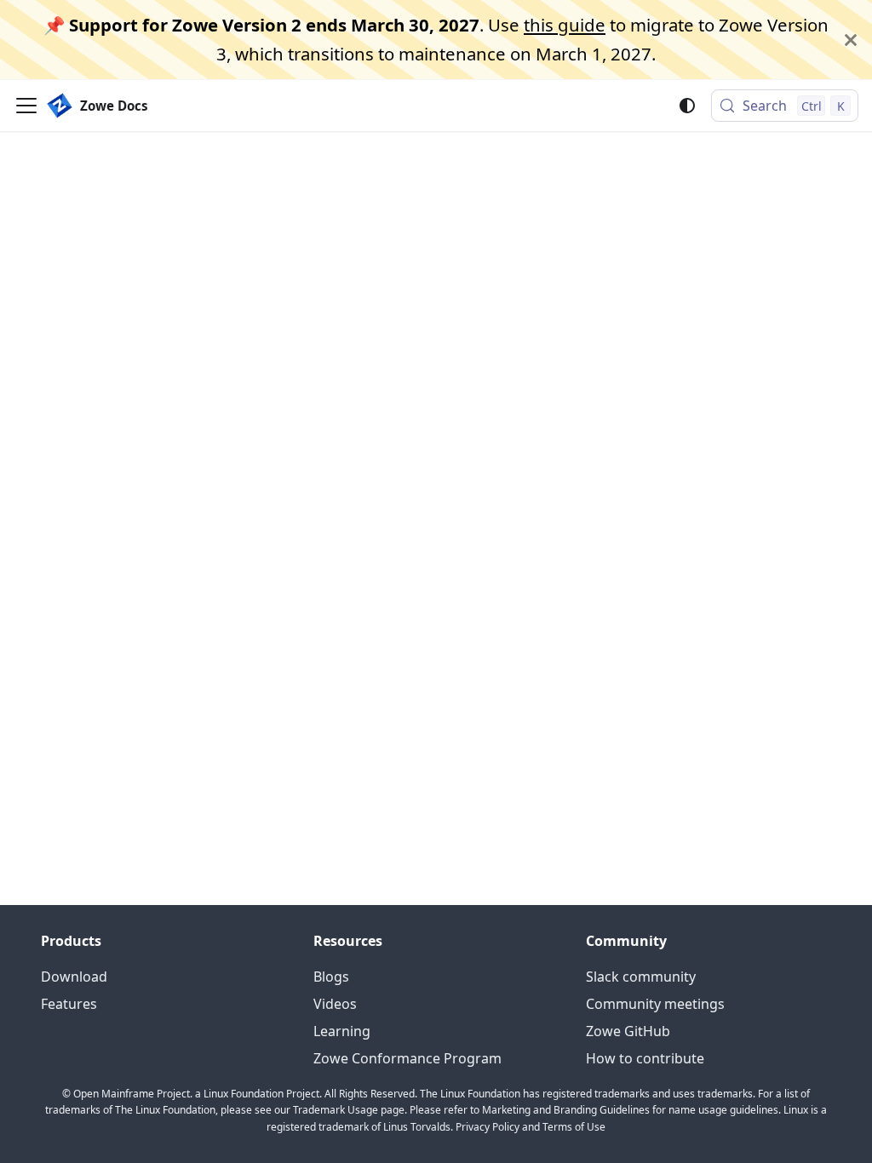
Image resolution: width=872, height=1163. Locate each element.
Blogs (331, 976)
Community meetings (655, 1003)
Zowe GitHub (628, 1031)
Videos (335, 1003)
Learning (341, 1031)
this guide (564, 25)
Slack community (641, 976)
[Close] (850, 39)
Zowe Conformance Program (407, 1058)
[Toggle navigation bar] (26, 105)
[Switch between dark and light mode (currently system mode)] (687, 105)
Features (69, 1003)
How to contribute (645, 1058)
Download (74, 976)
